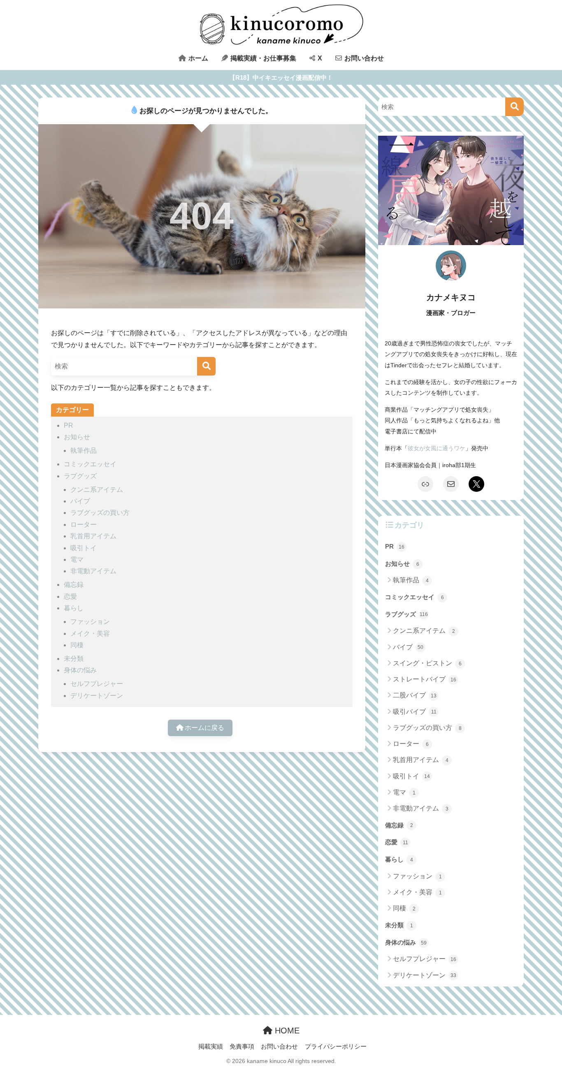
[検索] (206, 366)
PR (68, 425)
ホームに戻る (203, 727)
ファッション (90, 621)
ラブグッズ (80, 475)
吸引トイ (83, 547)
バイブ (80, 501)
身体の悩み (80, 670)
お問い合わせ (363, 58)
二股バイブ (415, 695)
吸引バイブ (415, 711)
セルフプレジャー (96, 683)
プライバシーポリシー (336, 1046)
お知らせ (77, 436)
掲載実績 (210, 1046)
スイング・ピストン (427, 663)
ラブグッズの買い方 (100, 512)
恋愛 (70, 596)
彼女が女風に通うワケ (436, 448)
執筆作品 (83, 450)
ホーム (197, 58)
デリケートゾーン (96, 695)
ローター (83, 524)
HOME (286, 1030)
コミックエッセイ (90, 464)
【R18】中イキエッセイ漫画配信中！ (281, 77)
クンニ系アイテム (96, 489)
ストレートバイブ (424, 679)
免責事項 (242, 1046)
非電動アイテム (93, 570)
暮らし (74, 607)
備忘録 (74, 584)
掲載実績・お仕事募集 (262, 58)
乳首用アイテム (93, 536)
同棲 (77, 645)
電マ (77, 559)
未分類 (74, 658)
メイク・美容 (90, 633)
